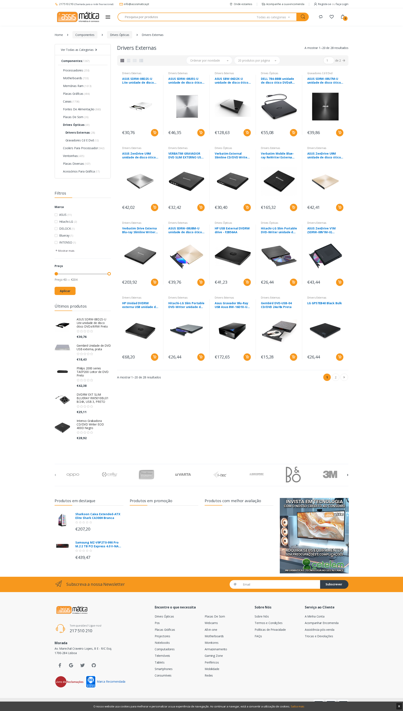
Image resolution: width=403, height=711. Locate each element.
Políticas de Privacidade (270, 630)
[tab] (122, 60)
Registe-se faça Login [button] (333, 4)
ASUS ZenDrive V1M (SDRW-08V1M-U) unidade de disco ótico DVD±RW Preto (324, 230)
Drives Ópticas (119, 35)
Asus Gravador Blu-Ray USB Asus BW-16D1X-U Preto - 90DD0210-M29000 (231, 305)
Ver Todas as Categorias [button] (77, 50)
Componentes (84, 35)
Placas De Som (75, 117)
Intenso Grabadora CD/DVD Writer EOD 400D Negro (90, 424)
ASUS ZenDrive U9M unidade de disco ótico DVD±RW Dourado (324, 155)
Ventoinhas (73, 156)
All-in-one (211, 630)
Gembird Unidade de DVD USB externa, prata (94, 347)
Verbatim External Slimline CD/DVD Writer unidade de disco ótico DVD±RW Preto (232, 155)
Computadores (165, 649)
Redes (209, 675)
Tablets (160, 662)
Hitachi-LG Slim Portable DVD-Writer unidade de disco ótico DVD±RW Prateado (186, 305)
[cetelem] (314, 535)
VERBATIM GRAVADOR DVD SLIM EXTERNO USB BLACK (185, 155)
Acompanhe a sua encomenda (285, 4)
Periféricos (212, 662)
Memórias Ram (77, 86)
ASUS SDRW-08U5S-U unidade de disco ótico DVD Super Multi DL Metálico (185, 80)
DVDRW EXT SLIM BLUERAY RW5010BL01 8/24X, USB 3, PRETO (92, 398)
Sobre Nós (262, 616)
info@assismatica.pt (136, 4)
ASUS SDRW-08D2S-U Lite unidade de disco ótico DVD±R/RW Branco (139, 80)
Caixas (71, 101)
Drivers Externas (79, 132)
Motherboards (76, 78)
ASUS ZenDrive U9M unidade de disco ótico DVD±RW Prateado (139, 155)
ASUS (65, 215)
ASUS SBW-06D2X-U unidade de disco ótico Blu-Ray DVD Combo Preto (231, 80)
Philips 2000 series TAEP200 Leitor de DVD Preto (93, 371)
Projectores (162, 636)
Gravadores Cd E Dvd (81, 140)
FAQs (258, 636)
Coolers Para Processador (84, 148)
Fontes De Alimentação (82, 109)
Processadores (76, 70)
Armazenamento (216, 649)
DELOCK (67, 228)
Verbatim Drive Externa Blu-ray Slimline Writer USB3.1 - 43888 (139, 230)
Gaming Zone (214, 656)
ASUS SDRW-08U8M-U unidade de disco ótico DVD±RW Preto (185, 230)
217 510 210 (66, 4)
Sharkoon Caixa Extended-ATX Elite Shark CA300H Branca (97, 516)
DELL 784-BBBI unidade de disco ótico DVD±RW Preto (278, 80)
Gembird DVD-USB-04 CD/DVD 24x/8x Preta (276, 305)
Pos (157, 623)
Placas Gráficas (76, 94)
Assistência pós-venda (319, 630)
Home (59, 35)
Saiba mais (298, 706)
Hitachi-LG (68, 222)
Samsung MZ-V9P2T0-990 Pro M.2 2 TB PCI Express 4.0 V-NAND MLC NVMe (99, 544)
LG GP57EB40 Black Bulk (324, 303)
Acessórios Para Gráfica (81, 171)
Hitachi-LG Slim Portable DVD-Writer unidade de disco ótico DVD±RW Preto (279, 230)
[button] (276, 17)
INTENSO (67, 242)
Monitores (212, 643)
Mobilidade (212, 669)
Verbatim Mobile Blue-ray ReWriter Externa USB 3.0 (277, 155)
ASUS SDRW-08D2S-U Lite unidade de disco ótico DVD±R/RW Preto (92, 322)
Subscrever (334, 584)
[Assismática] (78, 17)
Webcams (211, 623)
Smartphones (164, 669)
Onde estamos (243, 4)
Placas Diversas (76, 164)
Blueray (66, 235)
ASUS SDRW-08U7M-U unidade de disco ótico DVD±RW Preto (324, 80)
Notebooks (162, 643)
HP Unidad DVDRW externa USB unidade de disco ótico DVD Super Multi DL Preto (140, 305)
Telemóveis (162, 656)
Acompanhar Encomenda (322, 623)
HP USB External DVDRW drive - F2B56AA (232, 230)
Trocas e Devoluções (319, 636)
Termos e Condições (268, 623)
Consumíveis (163, 675)
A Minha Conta (314, 616)
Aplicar (65, 291)
